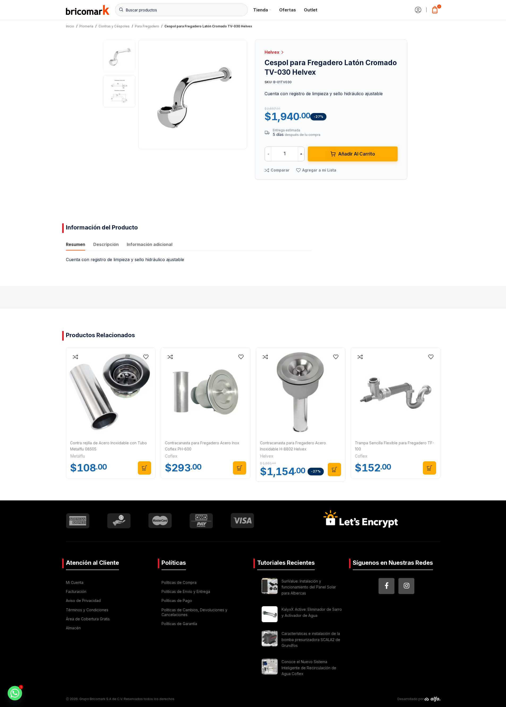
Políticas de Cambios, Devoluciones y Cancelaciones (194, 612)
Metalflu (77, 456)
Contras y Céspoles (114, 26)
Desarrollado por (410, 699)
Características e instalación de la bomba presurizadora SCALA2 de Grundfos (311, 639)
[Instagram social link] (406, 586)
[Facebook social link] (386, 586)
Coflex (171, 456)
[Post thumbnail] (270, 588)
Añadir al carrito (356, 154)
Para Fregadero (147, 26)
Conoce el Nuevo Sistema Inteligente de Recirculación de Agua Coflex (309, 667)
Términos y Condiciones (87, 610)
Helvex (272, 52)
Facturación (76, 591)
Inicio (70, 26)
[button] (144, 468)
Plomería (86, 26)
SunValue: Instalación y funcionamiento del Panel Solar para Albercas (309, 587)
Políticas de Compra (179, 582)
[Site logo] (88, 9)
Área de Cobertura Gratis (88, 619)
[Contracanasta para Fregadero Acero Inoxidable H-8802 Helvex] (300, 392)
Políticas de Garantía (179, 623)
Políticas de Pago (176, 600)
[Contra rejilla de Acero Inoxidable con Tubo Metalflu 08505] (110, 392)
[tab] (75, 245)
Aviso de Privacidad (83, 600)
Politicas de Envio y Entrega (185, 591)
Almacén (73, 628)
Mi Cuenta (74, 582)
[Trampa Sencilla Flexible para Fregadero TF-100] (395, 392)
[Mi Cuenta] (418, 10)
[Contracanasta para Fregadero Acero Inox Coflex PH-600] (205, 392)
